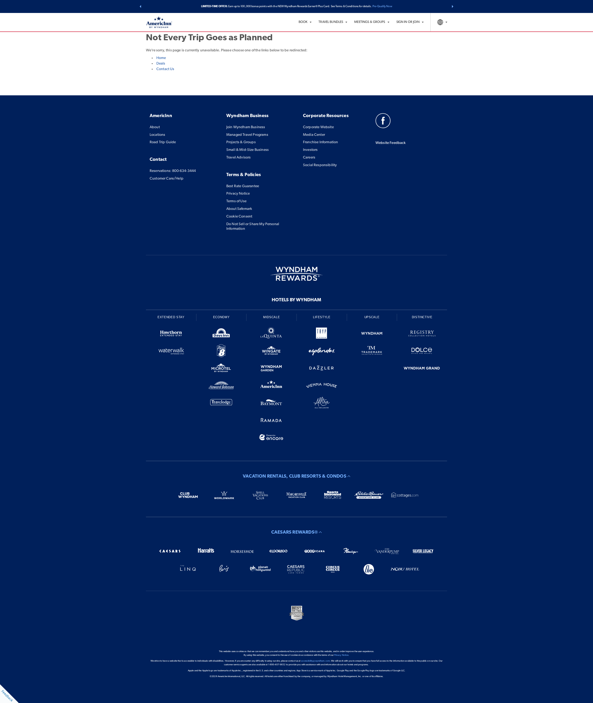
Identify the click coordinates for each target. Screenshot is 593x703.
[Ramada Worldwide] (271, 421)
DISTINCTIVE (422, 317)
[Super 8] (221, 351)
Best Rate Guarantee (242, 186)
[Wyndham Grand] (422, 369)
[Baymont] (271, 403)
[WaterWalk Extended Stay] (171, 351)
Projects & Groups (241, 142)
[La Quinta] (271, 334)
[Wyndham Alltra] (321, 403)
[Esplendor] (321, 351)
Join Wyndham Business (245, 127)
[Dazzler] (321, 369)
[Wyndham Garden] (271, 369)
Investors (310, 150)
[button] (140, 6)
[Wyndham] (372, 334)
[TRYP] (321, 334)
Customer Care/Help (166, 178)
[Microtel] (221, 369)
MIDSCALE (271, 317)
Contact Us (165, 69)
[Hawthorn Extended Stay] (171, 334)
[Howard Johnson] (221, 386)
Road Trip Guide (163, 142)
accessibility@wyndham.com (315, 661)
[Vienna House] (321, 386)
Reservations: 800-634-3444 (173, 171)
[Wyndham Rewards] (296, 274)
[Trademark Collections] (372, 351)
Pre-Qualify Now (382, 6)
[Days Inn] (221, 334)
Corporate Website (318, 127)
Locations (157, 135)
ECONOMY (221, 317)
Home (161, 58)
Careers (309, 157)
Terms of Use (236, 201)
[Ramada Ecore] (271, 438)
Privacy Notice (238, 194)
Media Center (314, 135)
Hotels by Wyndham (296, 300)
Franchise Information (320, 142)
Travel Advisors (238, 157)
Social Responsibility (320, 165)
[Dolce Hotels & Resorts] (422, 351)
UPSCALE (372, 317)
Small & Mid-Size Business (247, 150)
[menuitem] (305, 22)
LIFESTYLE (322, 317)
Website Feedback (390, 143)
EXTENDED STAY (171, 317)
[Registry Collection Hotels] (422, 334)
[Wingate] (271, 351)
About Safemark (239, 209)
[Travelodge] (221, 403)
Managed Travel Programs (247, 135)
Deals (160, 63)
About (155, 127)
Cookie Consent (239, 216)
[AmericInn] (271, 386)
